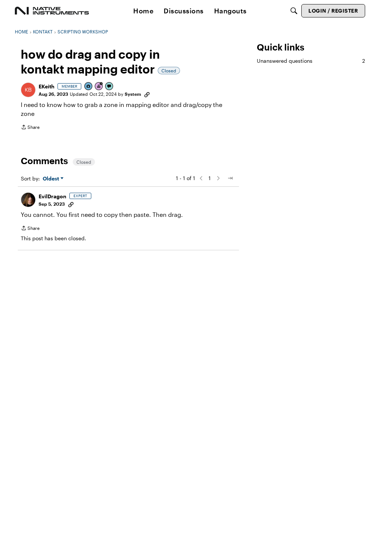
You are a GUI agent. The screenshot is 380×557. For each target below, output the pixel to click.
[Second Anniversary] (99, 86)
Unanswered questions (311, 61)
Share (30, 127)
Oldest (51, 178)
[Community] (52, 11)
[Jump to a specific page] (230, 178)
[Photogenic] (88, 86)
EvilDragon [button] (52, 196)
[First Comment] (109, 86)
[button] (28, 89)
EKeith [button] (47, 86)
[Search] (294, 10)
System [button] (133, 94)
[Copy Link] (146, 94)
